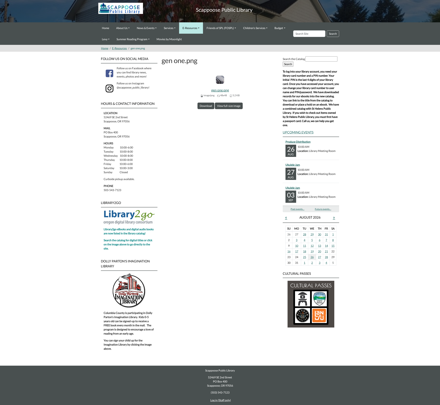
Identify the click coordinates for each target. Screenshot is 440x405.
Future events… (323, 209)
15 (332, 245)
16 (288, 251)
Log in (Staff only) (220, 400)
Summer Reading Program (132, 39)
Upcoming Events (298, 132)
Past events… (297, 209)
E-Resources (190, 28)
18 (304, 251)
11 (304, 245)
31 (326, 234)
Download (206, 105)
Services (168, 28)
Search (333, 33)
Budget (278, 28)
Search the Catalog (294, 58)
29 (312, 234)
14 (326, 245)
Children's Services (254, 28)
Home (105, 28)
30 (319, 234)
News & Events (146, 28)
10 (296, 245)
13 (319, 245)
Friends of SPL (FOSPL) (220, 28)
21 (326, 251)
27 (319, 257)
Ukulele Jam (292, 164)
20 (319, 251)
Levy (104, 39)
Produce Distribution (298, 141)
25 (304, 257)
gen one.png (220, 90)
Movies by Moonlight (169, 39)
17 (296, 251)
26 (312, 257)
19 (312, 251)
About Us (122, 28)
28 (304, 234)
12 (312, 245)
